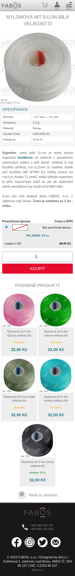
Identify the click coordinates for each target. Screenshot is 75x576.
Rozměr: (8, 117)
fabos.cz (37, 570)
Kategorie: (9, 139)
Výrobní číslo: (11, 133)
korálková (25, 157)
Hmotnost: (9, 122)
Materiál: (8, 128)
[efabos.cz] (11, 5)
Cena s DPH (63, 221)
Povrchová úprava (16, 221)
